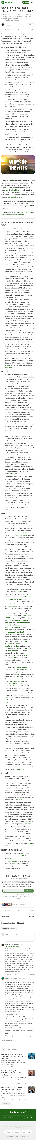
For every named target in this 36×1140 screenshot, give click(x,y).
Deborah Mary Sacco (11, 944)
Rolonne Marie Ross (11, 978)
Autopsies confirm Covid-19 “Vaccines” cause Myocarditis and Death (13, 1056)
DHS (17, 676)
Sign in (32, 2)
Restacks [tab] (12, 928)
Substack (9, 1136)
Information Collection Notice (19, 896)
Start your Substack (13, 1132)
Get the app (26, 1132)
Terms (24, 1126)
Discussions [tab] (15, 1049)
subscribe (10, 181)
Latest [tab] (8, 1049)
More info (8, 368)
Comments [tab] (5, 928)
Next (30, 916)
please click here (15, 197)
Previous (6, 916)
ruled (27, 594)
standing (13, 672)
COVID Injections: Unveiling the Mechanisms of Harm (13, 1088)
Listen (32, 25)
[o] (18, 164)
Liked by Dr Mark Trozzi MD (13, 946)
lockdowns (10, 644)
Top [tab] (3, 1049)
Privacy (19, 1126)
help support (15, 206)
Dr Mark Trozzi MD (11, 24)
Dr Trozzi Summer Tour (13, 861)
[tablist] (9, 928)
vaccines (15, 646)
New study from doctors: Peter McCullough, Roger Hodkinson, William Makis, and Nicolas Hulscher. (13, 1061)
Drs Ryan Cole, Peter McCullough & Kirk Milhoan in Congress (12, 1073)
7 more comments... (7, 1040)
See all (5, 1104)
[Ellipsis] (33, 944)
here (22, 591)
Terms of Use (26, 895)
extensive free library (12, 190)
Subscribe (26, 2)
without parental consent (23, 424)
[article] (18, 1060)
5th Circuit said (16, 686)
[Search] (33, 1049)
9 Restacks (22, 904)
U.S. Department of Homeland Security (19, 632)
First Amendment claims (16, 700)
